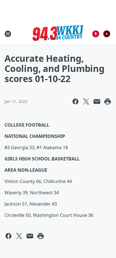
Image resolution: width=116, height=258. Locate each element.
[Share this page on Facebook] (75, 101)
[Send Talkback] (95, 33)
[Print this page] (107, 101)
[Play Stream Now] (106, 33)
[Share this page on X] (86, 101)
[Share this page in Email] (97, 101)
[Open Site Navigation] (8, 33)
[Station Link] (58, 34)
